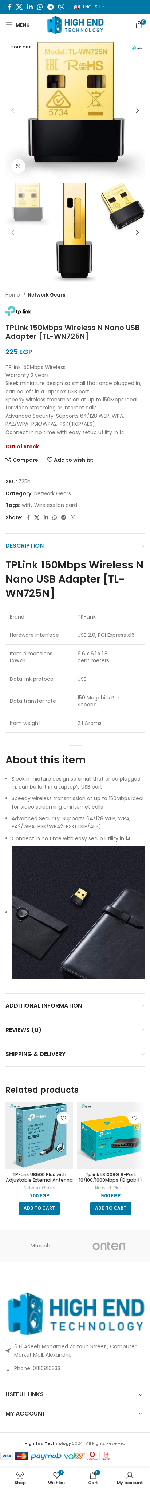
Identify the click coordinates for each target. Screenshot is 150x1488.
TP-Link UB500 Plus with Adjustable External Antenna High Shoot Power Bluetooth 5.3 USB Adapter (39, 1182)
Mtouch (40, 1245)
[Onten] (110, 1246)
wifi (26, 505)
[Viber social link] (61, 6)
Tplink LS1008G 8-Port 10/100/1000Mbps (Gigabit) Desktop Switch (110, 1180)
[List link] (75, 1368)
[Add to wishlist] (63, 1118)
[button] (39, 1208)
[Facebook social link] (9, 6)
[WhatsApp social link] (40, 6)
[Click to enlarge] (18, 166)
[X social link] (19, 6)
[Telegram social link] (50, 6)
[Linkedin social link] (30, 6)
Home (13, 294)
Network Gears (47, 294)
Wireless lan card (55, 505)
